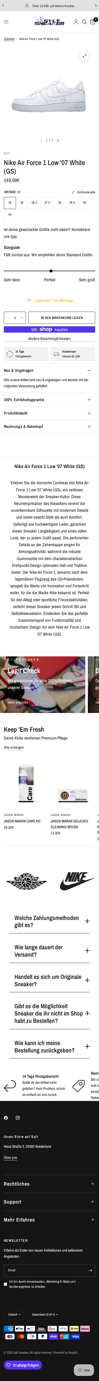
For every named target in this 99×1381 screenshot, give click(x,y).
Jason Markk (14, 815)
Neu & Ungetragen (19, 370)
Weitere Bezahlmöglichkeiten (49, 338)
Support (12, 1201)
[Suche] (84, 22)
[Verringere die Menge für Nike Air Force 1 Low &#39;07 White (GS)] (8, 318)
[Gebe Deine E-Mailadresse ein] (90, 1270)
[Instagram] (21, 1117)
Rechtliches (17, 1183)
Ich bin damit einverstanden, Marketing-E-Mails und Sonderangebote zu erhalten (42, 1284)
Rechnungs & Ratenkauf (23, 426)
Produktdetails (15, 413)
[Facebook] (9, 1117)
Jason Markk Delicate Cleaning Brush (69, 824)
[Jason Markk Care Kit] (26, 783)
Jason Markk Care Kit (22, 821)
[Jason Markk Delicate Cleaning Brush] (73, 783)
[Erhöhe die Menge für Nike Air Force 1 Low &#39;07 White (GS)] (22, 318)
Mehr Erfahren (19, 1219)
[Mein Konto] (76, 22)
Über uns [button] (10, 1157)
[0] (92, 22)
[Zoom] (84, 56)
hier (14, 236)
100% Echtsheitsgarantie (24, 399)
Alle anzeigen (14, 747)
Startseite (9, 39)
